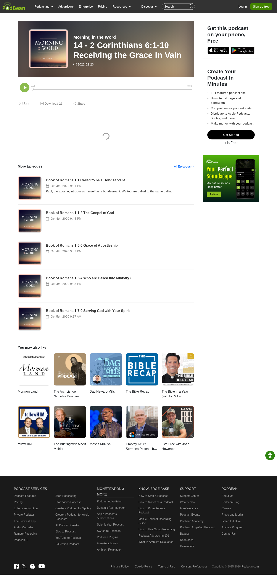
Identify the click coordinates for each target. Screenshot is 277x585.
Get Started (231, 134)
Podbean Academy (192, 521)
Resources (186, 540)
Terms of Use (166, 566)
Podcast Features (25, 495)
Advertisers (66, 6)
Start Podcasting (65, 495)
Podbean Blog (230, 502)
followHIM (25, 444)
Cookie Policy (143, 566)
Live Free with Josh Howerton (175, 446)
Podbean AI (21, 540)
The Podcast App (24, 521)
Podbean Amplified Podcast (197, 527)
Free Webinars (189, 508)
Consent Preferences (194, 566)
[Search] (191, 6)
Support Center (189, 495)
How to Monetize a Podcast (155, 502)
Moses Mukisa (100, 444)
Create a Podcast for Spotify (73, 508)
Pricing (102, 6)
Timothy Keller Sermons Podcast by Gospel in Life (141, 446)
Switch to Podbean (109, 530)
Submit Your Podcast (110, 524)
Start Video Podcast (68, 502)
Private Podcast (24, 514)
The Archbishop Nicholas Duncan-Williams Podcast (66, 394)
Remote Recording (25, 533)
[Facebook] (16, 566)
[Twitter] (24, 566)
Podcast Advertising (109, 501)
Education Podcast (67, 544)
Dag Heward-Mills (102, 391)
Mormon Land (27, 391)
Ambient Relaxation (109, 549)
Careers (226, 508)
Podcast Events (190, 514)
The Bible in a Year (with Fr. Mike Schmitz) (175, 394)
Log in (242, 6)
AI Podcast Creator (67, 525)
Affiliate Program (232, 527)
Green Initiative (231, 521)
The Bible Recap (137, 391)
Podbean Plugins (107, 537)
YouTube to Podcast (68, 537)
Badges (185, 533)
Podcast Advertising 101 (153, 535)
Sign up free (261, 6)
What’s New (187, 502)
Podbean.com (250, 566)
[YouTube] (42, 566)
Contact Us (229, 533)
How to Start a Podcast (153, 495)
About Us (227, 495)
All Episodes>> (184, 166)
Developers (187, 546)
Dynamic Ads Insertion (111, 507)
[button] (43, 6)
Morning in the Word (94, 37)
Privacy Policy (120, 566)
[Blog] (32, 566)
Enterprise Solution (26, 508)
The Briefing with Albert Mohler (70, 446)
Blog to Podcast (65, 531)
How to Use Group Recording (156, 529)
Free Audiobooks (107, 543)
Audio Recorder (23, 527)
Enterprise (86, 6)
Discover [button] (147, 6)
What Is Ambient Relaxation (155, 541)
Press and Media (232, 514)
